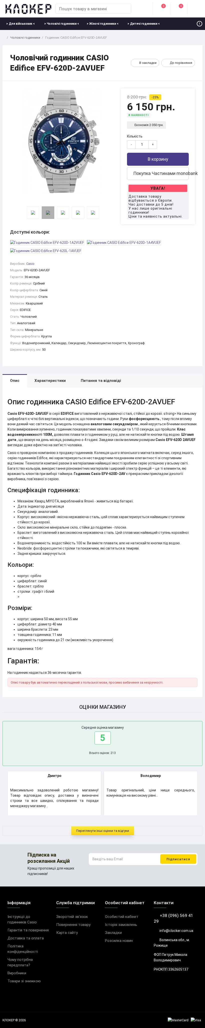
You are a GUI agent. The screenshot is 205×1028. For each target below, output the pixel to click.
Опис (15, 380)
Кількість (134, 136)
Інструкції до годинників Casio (22, 919)
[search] (125, 9)
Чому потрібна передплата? (20, 962)
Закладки (113, 932)
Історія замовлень (121, 924)
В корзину (158, 159)
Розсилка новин (119, 940)
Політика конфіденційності (23, 949)
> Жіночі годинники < (102, 23)
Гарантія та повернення (28, 930)
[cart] (196, 8)
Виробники (17, 973)
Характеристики (50, 380)
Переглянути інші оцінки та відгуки (102, 831)
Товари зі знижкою (24, 981)
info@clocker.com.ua (176, 931)
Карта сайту (67, 932)
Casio (30, 264)
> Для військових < (20, 23)
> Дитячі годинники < (144, 23)
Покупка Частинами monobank (160, 173)
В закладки (147, 63)
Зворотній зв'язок (72, 916)
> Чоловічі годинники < (61, 23)
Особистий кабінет (121, 916)
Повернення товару (73, 924)
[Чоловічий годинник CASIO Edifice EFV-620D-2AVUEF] (63, 141)
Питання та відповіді (101, 380)
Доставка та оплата (26, 938)
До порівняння (181, 63)
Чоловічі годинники (25, 37)
